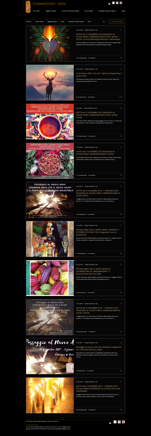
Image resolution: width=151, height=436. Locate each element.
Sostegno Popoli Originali (76, 21)
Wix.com (55, 421)
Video (62, 21)
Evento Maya (39, 21)
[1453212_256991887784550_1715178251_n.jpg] (121, 3)
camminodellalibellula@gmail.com (60, 429)
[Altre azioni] (122, 30)
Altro (89, 21)
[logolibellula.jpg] (117, 3)
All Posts (28, 21)
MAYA (62, 4)
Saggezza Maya (52, 21)
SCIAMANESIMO (44, 4)
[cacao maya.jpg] (113, 3)
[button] (104, 22)
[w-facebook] (110, 4)
